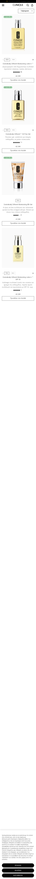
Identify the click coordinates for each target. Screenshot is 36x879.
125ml (7, 59)
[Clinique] (18, 5)
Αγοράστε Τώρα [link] (25, 1)
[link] (18, 34)
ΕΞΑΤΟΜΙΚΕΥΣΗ (18, 875)
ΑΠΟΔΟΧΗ (18, 865)
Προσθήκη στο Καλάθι (18, 80)
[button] (32, 5)
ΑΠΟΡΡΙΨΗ (18, 870)
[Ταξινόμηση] (26, 11)
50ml (13, 59)
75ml (6, 273)
